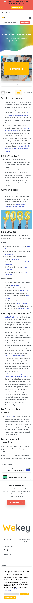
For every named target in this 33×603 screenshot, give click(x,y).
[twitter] (6, 12)
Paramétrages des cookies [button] (11, 594)
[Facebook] (3, 12)
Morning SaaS (9, 416)
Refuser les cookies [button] (10, 597)
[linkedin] (9, 12)
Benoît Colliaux (9, 254)
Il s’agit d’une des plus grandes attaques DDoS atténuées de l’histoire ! (17, 148)
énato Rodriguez (22, 303)
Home (7, 38)
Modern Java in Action (12, 317)
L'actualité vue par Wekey (19, 38)
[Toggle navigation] (30, 17)
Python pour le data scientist (14, 356)
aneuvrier (9, 264)
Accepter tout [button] (24, 594)
